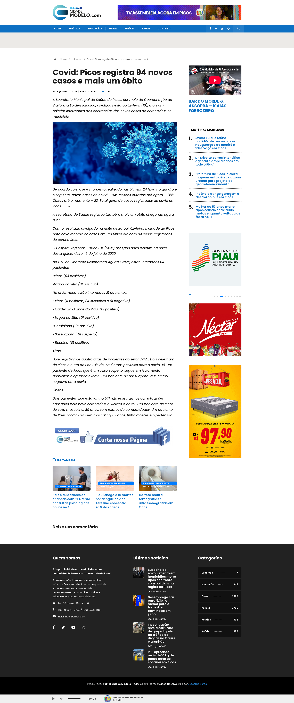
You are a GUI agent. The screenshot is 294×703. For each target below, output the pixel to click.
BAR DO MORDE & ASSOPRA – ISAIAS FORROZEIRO (207, 105)
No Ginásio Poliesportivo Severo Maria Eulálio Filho (156, 483)
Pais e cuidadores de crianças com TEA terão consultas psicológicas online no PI (71, 501)
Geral (113, 28)
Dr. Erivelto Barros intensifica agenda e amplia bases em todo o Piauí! (217, 161)
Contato (164, 28)
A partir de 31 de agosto (69, 486)
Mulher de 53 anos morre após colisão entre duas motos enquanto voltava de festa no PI (218, 211)
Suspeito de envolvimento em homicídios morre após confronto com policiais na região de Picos (162, 578)
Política (74, 28)
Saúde (146, 28)
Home (57, 28)
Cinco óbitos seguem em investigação (112, 483)
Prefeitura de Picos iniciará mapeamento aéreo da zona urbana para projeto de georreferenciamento (218, 179)
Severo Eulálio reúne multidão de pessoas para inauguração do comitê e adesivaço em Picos (215, 143)
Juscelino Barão (197, 684)
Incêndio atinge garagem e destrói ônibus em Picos (217, 195)
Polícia (129, 28)
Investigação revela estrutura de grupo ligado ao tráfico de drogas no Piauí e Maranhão (161, 633)
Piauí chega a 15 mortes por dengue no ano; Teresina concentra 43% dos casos (114, 501)
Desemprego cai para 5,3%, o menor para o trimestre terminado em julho (161, 605)
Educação (95, 28)
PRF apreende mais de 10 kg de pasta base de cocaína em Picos (162, 657)
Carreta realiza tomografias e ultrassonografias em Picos (156, 501)
